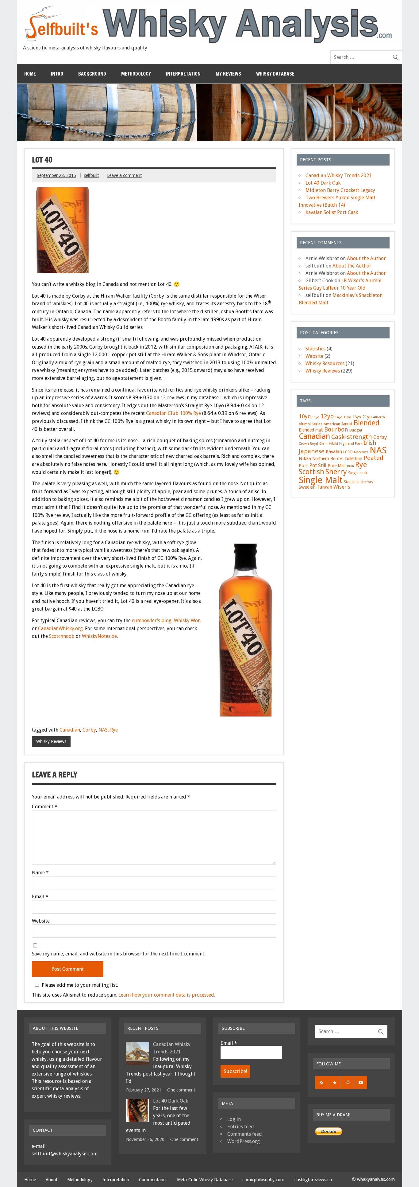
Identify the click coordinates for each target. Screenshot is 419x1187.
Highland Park (351, 443)
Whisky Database (275, 73)
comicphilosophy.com (263, 1179)
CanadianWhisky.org (60, 628)
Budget (355, 430)
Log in (234, 1119)
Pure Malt (337, 465)
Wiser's (341, 487)
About (51, 1179)
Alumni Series (310, 424)
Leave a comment (124, 175)
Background (92, 73)
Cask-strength (351, 436)
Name (40, 872)
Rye (114, 730)
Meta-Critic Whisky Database (205, 1179)
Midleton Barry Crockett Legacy (340, 190)
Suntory (366, 482)
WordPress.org (243, 1141)
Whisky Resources (325, 363)
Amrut (346, 423)
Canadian (70, 730)
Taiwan (324, 487)
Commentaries (153, 1179)
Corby (89, 730)
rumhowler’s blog (151, 620)
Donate (328, 1131)
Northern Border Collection (337, 458)
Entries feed (240, 1127)
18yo (356, 417)
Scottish (311, 472)
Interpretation (183, 73)
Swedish (307, 487)
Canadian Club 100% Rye (173, 413)
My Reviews (228, 73)
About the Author (366, 258)
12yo (327, 416)
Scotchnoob (62, 636)
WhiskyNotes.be (99, 636)
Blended (366, 423)
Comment (44, 806)
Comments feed (244, 1134)
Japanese (312, 451)
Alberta (379, 417)
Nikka (305, 458)
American (332, 424)
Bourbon (336, 429)
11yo (315, 417)
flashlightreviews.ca (313, 1179)
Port (303, 465)
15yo (347, 417)
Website (41, 921)
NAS (103, 730)
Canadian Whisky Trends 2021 (339, 175)
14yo (338, 417)
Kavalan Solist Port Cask (332, 212)
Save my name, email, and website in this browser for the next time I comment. (118, 953)
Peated (373, 458)
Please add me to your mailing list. (80, 985)
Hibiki (333, 443)
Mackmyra (361, 452)
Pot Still (317, 465)
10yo (305, 416)
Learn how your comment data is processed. (166, 995)
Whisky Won (187, 620)
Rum (350, 466)
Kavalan (334, 452)
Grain (323, 444)
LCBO (348, 452)
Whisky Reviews (51, 741)
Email (40, 896)
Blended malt (311, 430)
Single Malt (321, 480)
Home (30, 73)
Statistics (315, 349)
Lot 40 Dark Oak (323, 183)
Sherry (336, 471)
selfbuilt (91, 175)
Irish (370, 442)
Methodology (136, 73)
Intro (57, 73)
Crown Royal (308, 444)
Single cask (357, 473)
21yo (367, 416)
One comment (181, 1089)
